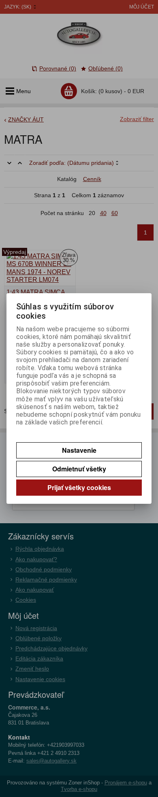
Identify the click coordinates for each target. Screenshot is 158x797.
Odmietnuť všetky (79, 468)
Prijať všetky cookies (79, 487)
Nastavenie (79, 450)
